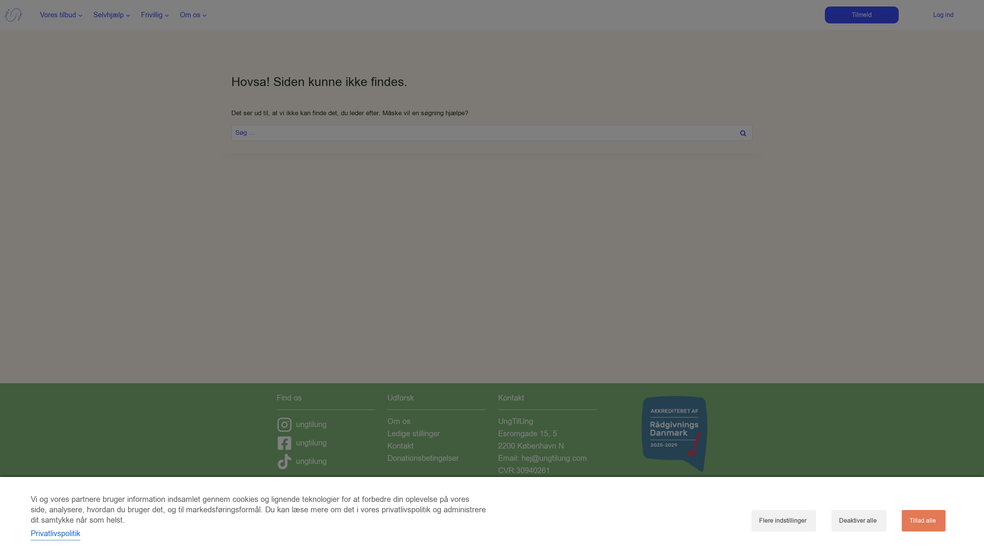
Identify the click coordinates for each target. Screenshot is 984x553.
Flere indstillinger (782, 521)
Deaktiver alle (858, 521)
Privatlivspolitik (55, 533)
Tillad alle (922, 521)
